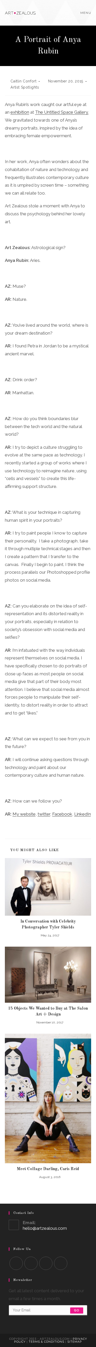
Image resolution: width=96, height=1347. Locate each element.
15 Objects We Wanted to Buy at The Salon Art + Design (48, 1011)
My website (24, 814)
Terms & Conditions (46, 1341)
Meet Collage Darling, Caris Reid (48, 1169)
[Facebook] (31, 1263)
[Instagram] (45, 1263)
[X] (16, 1263)
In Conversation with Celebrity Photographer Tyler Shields (48, 924)
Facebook (62, 814)
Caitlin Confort (23, 81)
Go (76, 1310)
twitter (44, 814)
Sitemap (74, 1341)
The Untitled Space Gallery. (62, 112)
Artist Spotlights (24, 87)
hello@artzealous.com (45, 1228)
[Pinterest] (60, 1263)
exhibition (19, 112)
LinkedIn (82, 814)
